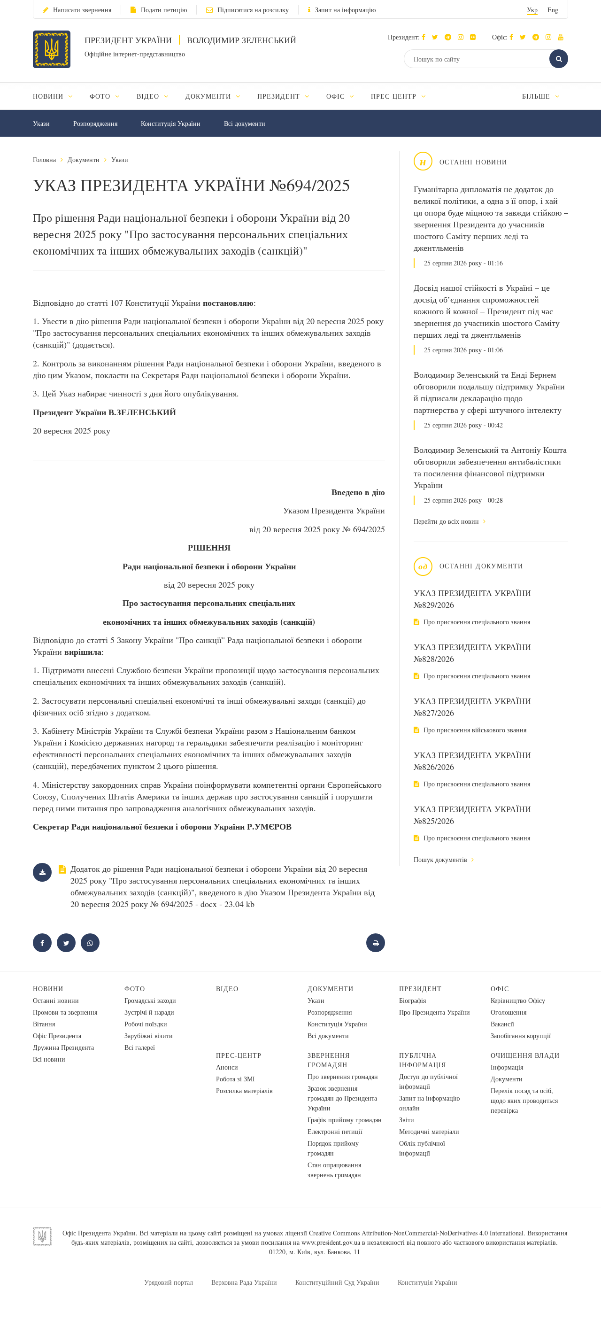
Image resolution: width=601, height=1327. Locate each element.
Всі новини (49, 1059)
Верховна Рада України (244, 1282)
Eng (552, 9)
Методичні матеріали (429, 1131)
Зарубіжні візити (148, 1035)
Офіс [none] (336, 96)
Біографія (412, 1000)
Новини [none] (49, 96)
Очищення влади (525, 1055)
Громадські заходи (150, 1000)
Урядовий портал (168, 1282)
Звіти (406, 1119)
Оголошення (508, 1012)
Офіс (500, 988)
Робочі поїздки (145, 1023)
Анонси (227, 1067)
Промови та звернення (65, 1012)
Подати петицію (164, 9)
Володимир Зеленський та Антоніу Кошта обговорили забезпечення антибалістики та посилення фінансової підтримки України (490, 467)
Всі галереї (139, 1047)
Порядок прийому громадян (333, 1148)
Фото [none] (101, 96)
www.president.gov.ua (330, 1242)
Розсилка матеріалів (244, 1090)
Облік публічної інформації (422, 1148)
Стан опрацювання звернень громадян (334, 1169)
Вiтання (44, 1023)
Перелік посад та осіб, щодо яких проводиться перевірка (524, 1100)
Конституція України (170, 123)
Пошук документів (441, 859)
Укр (532, 9)
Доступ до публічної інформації (428, 1081)
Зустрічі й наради (149, 1012)
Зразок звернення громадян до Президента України (342, 1098)
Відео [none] (149, 96)
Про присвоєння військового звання (474, 729)
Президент (420, 988)
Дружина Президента (63, 1047)
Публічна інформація (422, 1060)
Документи (84, 159)
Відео (227, 988)
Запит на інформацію (345, 9)
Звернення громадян (329, 1060)
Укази (41, 123)
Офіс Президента (57, 1035)
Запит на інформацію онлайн (429, 1103)
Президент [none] (279, 96)
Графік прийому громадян (345, 1119)
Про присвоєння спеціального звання (476, 621)
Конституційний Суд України (337, 1282)
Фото (134, 988)
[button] (437, 36)
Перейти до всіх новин (447, 521)
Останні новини (56, 1000)
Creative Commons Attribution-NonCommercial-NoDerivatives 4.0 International (416, 1232)
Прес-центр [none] (395, 96)
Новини (48, 988)
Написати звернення (82, 9)
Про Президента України (434, 1012)
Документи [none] (209, 96)
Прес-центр (239, 1055)
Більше (537, 96)
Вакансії (502, 1023)
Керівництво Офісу (518, 1000)
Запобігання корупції (521, 1035)
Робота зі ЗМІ (235, 1078)
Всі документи (244, 123)
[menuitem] (57, 96)
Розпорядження (95, 123)
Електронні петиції (335, 1131)
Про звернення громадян (343, 1076)
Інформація (507, 1067)
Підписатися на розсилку (253, 9)
